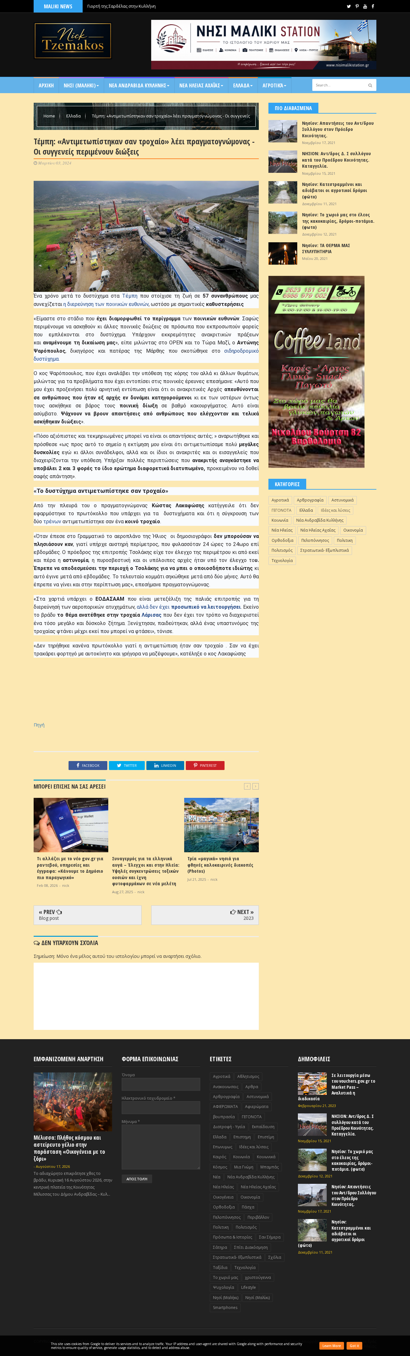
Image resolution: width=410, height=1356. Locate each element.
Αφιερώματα (256, 1106)
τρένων (52, 521)
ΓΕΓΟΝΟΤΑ (281, 510)
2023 (248, 918)
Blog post (49, 918)
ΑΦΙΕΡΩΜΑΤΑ (225, 1106)
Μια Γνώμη (243, 1167)
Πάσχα (248, 1207)
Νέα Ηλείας (282, 530)
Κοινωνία (280, 520)
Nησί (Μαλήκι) (225, 1297)
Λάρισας (150, 615)
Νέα (216, 1177)
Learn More (332, 1346)
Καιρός (219, 1156)
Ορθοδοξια (282, 540)
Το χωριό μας (225, 1277)
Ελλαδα (241, 85)
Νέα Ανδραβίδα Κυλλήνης (319, 520)
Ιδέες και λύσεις (335, 510)
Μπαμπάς (269, 1167)
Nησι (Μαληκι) (80, 85)
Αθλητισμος (248, 1076)
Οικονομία (353, 530)
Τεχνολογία (282, 560)
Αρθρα (251, 1086)
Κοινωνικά (266, 1156)
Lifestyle (248, 1287)
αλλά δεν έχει (189, 607)
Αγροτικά (273, 85)
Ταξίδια (220, 1267)
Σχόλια (274, 1257)
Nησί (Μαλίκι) (257, 1297)
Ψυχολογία (223, 1287)
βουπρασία (224, 1116)
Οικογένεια (223, 1197)
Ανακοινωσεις (225, 1086)
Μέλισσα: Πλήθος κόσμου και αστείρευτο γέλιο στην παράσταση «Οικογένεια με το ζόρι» (69, 1148)
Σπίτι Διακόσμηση (251, 1247)
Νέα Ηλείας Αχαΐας (317, 530)
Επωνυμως (222, 1147)
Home (50, 116)
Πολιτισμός (282, 550)
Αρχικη (46, 85)
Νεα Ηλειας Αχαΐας (199, 85)
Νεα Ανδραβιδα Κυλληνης (137, 85)
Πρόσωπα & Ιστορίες (232, 1237)
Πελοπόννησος (315, 540)
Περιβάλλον (258, 1217)
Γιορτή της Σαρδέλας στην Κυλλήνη (121, 6)
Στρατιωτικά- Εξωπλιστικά (324, 550)
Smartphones (225, 1307)
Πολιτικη (345, 540)
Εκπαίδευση (263, 1126)
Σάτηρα (220, 1247)
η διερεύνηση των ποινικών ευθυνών (106, 304)
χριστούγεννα (258, 1277)
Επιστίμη (266, 1137)
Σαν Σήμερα (270, 1237)
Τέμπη (129, 296)
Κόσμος (220, 1167)
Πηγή (39, 725)
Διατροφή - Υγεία (229, 1126)
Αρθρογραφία (310, 500)
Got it (354, 1346)
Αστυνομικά (343, 500)
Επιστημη (242, 1137)
